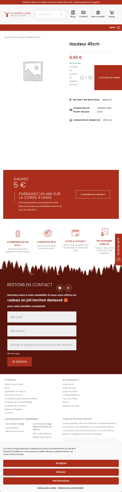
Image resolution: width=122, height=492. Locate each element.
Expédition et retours (15, 391)
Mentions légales (13, 409)
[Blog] (73, 13)
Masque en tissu (71, 405)
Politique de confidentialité (70, 487)
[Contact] (83, 13)
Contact (83, 16)
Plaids (66, 402)
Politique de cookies (46, 487)
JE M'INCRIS (19, 361)
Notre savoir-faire (14, 384)
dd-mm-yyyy (13, 353)
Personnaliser (61, 480)
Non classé (19, 37)
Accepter (61, 463)
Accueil (8, 37)
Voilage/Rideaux (71, 394)
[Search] (61, 14)
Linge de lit (68, 384)
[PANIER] (112, 13)
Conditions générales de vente (21, 398)
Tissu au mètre (70, 398)
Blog (73, 16)
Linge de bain (69, 387)
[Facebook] (59, 287)
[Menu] (118, 27)
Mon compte (98, 16)
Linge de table (70, 391)
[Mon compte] (98, 13)
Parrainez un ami (13, 394)
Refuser (61, 472)
